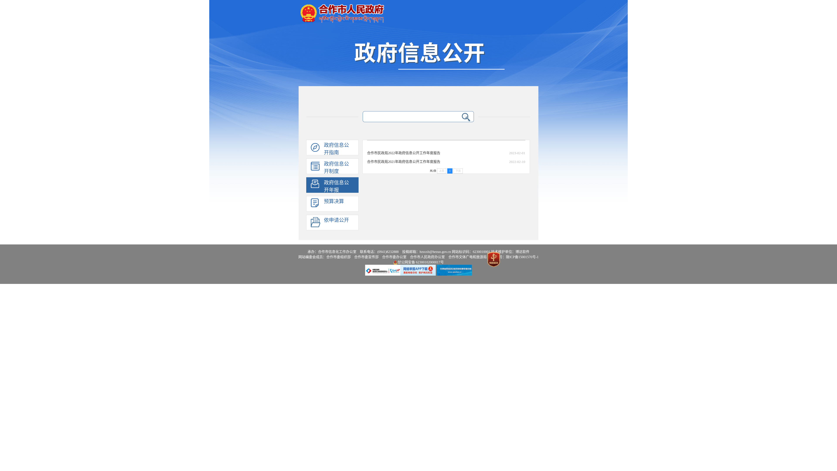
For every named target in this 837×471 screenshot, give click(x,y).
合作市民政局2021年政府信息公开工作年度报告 (403, 162)
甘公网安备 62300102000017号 (421, 262)
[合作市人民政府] (342, 11)
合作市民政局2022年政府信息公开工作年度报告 (403, 153)
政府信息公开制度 (336, 167)
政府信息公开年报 (336, 186)
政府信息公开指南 (336, 148)
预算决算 (334, 201)
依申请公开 (336, 220)
